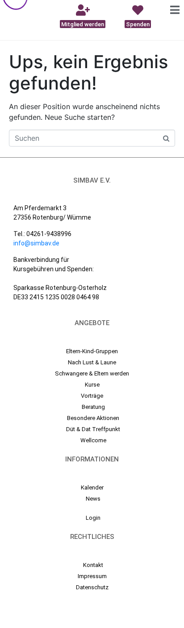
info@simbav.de (36, 243)
